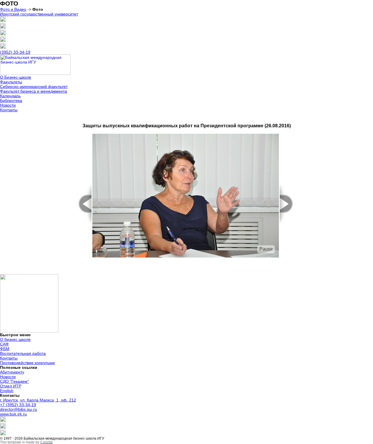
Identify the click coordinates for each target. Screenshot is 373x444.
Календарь (10, 96)
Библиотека (11, 100)
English (6, 390)
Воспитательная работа (23, 353)
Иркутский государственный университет (39, 14)
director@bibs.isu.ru (18, 409)
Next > (289, 204)
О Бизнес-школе (15, 77)
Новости (8, 105)
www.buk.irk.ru (13, 414)
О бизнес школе (15, 339)
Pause (266, 248)
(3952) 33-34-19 (15, 52)
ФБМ (4, 348)
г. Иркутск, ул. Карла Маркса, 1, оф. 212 (38, 400)
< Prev (82, 204)
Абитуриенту (12, 372)
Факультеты (11, 82)
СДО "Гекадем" (14, 381)
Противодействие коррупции (27, 362)
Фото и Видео (13, 9)
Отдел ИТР (10, 386)
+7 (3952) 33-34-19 (18, 404)
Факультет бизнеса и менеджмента (33, 91)
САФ (4, 344)
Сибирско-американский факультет (34, 86)
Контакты (8, 110)
